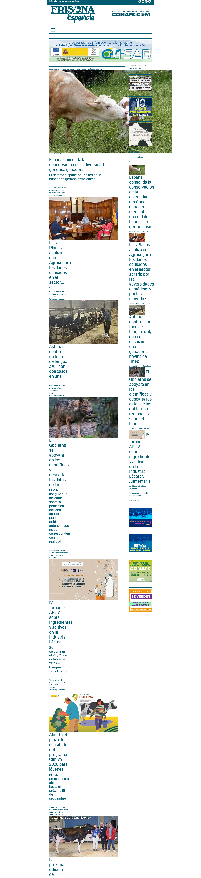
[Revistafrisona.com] (73, 13)
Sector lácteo (54, 558)
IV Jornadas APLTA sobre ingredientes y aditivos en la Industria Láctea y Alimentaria (141, 457)
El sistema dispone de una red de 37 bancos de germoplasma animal (75, 177)
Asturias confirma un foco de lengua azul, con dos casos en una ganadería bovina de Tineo (140, 339)
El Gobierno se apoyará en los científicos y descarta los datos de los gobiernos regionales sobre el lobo (140, 398)
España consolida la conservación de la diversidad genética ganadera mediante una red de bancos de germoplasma (142, 201)
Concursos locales (56, 815)
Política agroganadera (57, 154)
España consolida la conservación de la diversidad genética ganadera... (76, 164)
